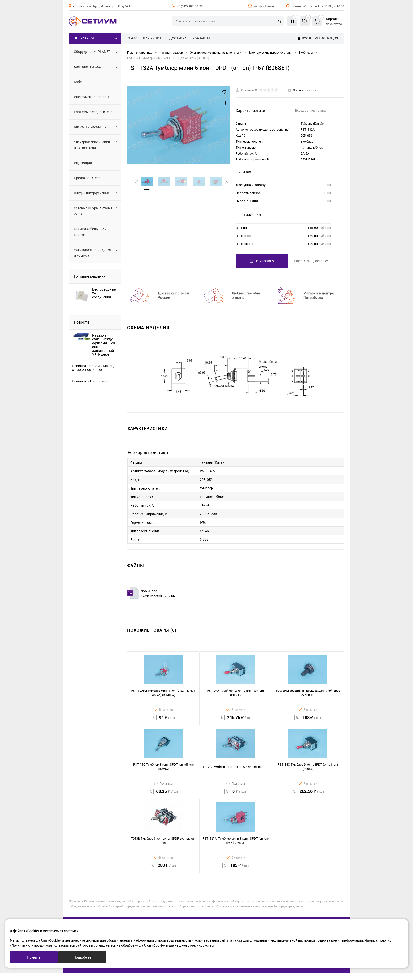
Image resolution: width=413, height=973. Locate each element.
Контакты (201, 38)
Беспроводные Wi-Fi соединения (104, 293)
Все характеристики (311, 110)
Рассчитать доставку (311, 261)
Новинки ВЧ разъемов (90, 381)
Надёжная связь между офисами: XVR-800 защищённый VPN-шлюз (104, 344)
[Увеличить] (178, 125)
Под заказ (166, 783)
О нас (132, 38)
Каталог (87, 38)
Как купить (153, 38)
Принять (34, 957)
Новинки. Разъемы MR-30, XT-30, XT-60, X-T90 (93, 368)
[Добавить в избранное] (224, 92)
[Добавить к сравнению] (224, 102)
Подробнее (82, 957)
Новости (81, 322)
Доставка (178, 38)
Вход (306, 38)
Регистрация (326, 38)
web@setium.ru (264, 6)
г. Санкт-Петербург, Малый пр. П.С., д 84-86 (102, 6)
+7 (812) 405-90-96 (190, 6)
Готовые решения (90, 276)
